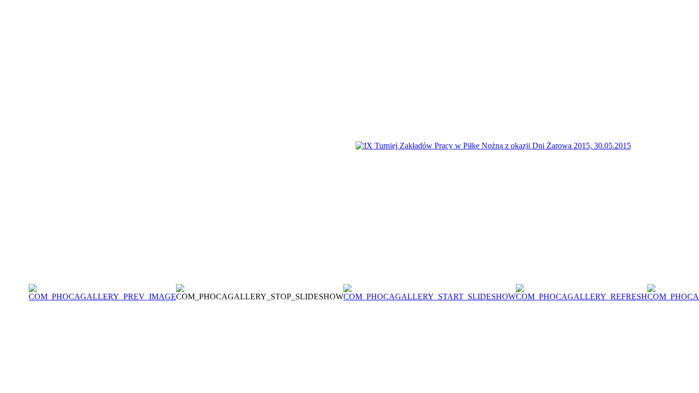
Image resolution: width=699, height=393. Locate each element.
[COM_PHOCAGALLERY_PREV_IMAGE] (102, 296)
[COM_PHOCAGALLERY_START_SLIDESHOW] (429, 296)
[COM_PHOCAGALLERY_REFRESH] (581, 296)
